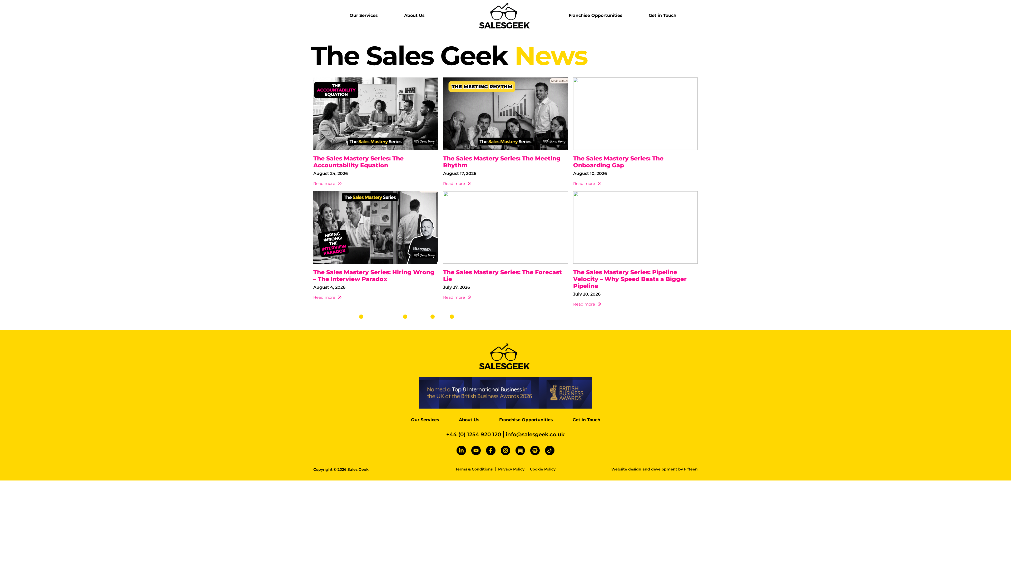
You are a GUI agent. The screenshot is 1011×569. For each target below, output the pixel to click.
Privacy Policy (511, 469)
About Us (414, 15)
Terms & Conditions (474, 469)
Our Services (364, 15)
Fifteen (691, 469)
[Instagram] (505, 450)
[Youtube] (476, 450)
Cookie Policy (543, 469)
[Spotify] (535, 450)
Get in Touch (662, 15)
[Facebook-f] (490, 450)
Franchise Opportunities (595, 15)
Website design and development (644, 469)
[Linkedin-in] (461, 450)
